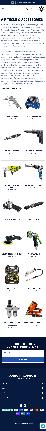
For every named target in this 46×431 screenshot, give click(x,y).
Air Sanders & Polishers (12, 254)
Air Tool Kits (12, 288)
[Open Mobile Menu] (35, 9)
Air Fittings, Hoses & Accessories (12, 324)
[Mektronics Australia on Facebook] (25, 405)
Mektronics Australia (25, 423)
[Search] (27, 9)
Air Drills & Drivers (34, 151)
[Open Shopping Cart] (31, 9)
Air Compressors (34, 116)
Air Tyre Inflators (34, 288)
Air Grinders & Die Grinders (12, 186)
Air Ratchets (34, 220)
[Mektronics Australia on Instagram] (21, 405)
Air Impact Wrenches (12, 220)
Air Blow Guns (12, 116)
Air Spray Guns (34, 254)
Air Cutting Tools (12, 151)
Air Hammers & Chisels (34, 185)
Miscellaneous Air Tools (34, 323)
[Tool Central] (41, 9)
